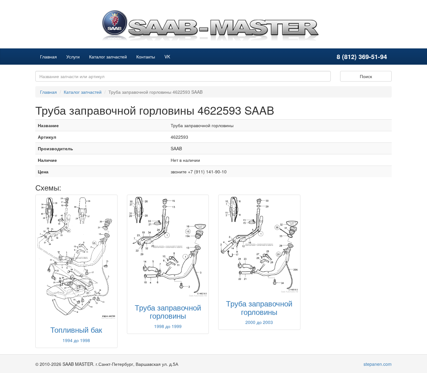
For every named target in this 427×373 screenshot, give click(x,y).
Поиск (366, 76)
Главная (48, 56)
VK (167, 56)
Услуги (73, 56)
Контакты (145, 56)
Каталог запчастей (108, 56)
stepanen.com (378, 364)
